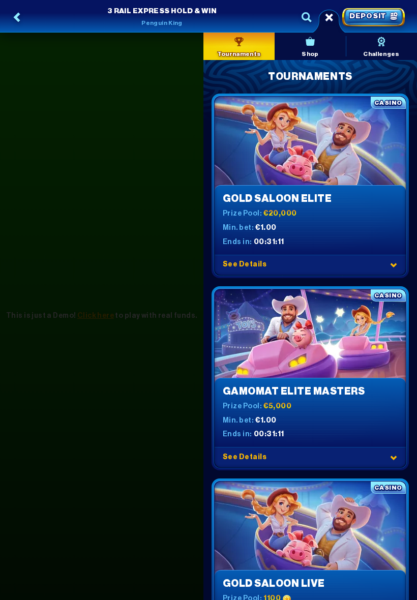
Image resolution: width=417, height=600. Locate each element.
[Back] (17, 17)
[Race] (329, 17)
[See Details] (394, 265)
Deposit (367, 16)
